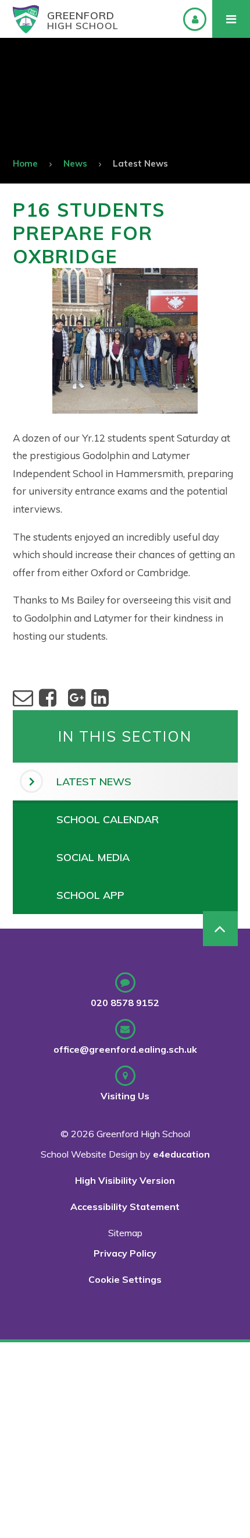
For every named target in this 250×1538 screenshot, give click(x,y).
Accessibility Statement (125, 1206)
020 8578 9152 (125, 1002)
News (75, 163)
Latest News (140, 163)
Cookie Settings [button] (125, 1279)
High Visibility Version (125, 1180)
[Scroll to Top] (220, 928)
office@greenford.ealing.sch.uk (125, 1049)
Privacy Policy (125, 1253)
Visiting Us (125, 1096)
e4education (181, 1154)
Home (25, 163)
